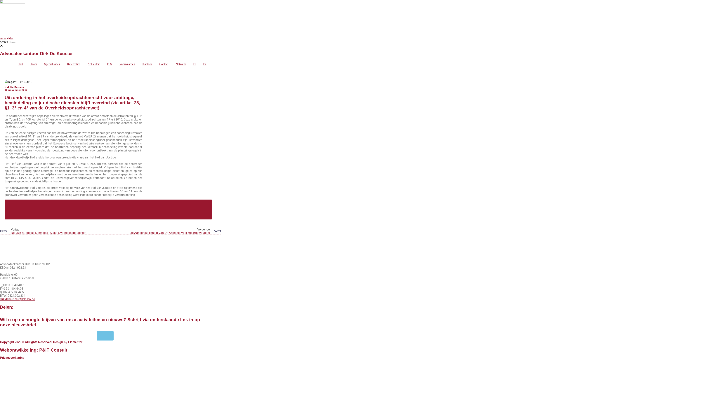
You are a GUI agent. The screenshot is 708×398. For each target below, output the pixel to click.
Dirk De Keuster (14, 86)
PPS (109, 64)
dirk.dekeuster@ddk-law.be (17, 299)
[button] (105, 45)
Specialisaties (52, 64)
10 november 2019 (16, 89)
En (204, 64)
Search (4, 41)
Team (33, 64)
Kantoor (147, 64)
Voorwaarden (127, 64)
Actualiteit (94, 64)
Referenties (73, 64)
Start (20, 64)
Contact (163, 64)
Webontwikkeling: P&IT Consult (33, 350)
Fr (194, 64)
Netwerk (181, 64)
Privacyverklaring (12, 357)
